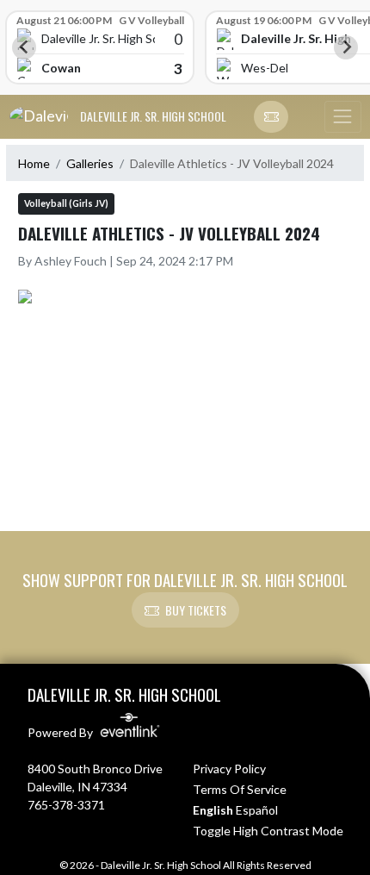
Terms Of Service (240, 789)
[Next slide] (346, 47)
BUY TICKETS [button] (195, 610)
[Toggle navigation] (342, 117)
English (213, 810)
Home (34, 163)
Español (257, 810)
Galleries (90, 163)
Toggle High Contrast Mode (268, 830)
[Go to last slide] (24, 47)
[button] (271, 117)
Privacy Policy (229, 768)
